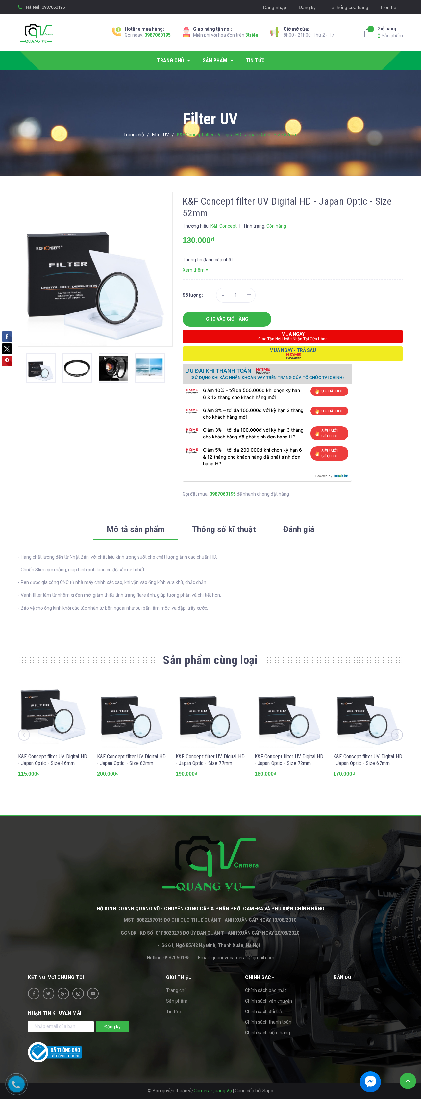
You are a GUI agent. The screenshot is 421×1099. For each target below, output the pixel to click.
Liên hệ (388, 7)
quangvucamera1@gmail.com (242, 957)
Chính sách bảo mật (265, 990)
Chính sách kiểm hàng (267, 1032)
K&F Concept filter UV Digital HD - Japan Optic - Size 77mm (210, 759)
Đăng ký (307, 7)
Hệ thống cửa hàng (348, 7)
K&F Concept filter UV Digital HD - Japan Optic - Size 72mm (289, 759)
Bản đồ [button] (342, 977)
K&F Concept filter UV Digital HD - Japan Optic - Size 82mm (131, 759)
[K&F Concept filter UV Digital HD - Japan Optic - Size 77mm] (210, 713)
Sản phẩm (390, 32)
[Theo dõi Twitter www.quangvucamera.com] (48, 993)
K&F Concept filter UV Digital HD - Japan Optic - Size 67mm (367, 759)
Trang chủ (176, 990)
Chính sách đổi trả (263, 1011)
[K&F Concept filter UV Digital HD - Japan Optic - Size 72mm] (289, 713)
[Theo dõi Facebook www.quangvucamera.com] (33, 993)
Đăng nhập (274, 7)
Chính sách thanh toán (268, 1022)
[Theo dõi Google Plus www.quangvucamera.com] (63, 993)
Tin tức (173, 1011)
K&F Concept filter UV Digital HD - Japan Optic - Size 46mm (52, 759)
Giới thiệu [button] (179, 977)
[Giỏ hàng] (369, 33)
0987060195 (53, 7)
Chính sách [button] (260, 977)
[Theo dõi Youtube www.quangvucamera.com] (93, 993)
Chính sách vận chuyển (268, 1001)
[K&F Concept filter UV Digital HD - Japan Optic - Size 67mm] (368, 713)
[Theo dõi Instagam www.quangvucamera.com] (78, 993)
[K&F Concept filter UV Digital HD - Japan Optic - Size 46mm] (53, 713)
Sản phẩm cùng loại (210, 660)
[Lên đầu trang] (408, 1081)
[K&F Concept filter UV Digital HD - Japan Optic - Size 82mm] (132, 713)
